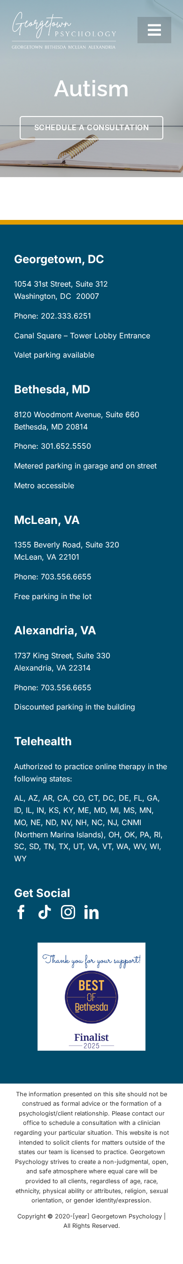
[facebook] (21, 912)
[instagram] (68, 912)
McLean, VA (35, 557)
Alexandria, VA (40, 667)
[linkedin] (91, 912)
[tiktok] (45, 912)
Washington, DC (42, 296)
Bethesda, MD (38, 426)
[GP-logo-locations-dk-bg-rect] (64, 15)
